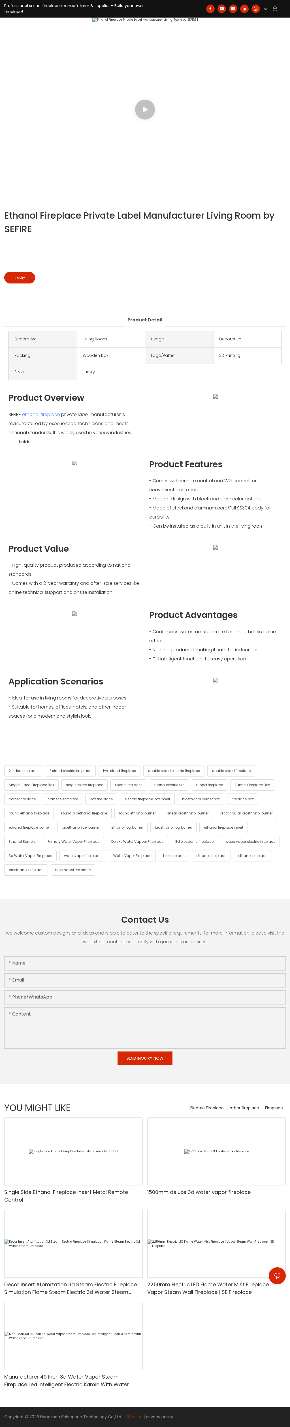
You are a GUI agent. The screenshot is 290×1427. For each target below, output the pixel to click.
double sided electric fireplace (174, 770)
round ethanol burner (137, 813)
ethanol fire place (211, 855)
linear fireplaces (128, 784)
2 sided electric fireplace (70, 770)
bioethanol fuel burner (80, 827)
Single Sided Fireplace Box (31, 784)
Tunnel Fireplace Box (252, 784)
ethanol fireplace (41, 414)
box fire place (101, 799)
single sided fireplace (84, 784)
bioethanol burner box (201, 799)
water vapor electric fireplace (250, 841)
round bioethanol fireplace (84, 813)
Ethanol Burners (22, 841)
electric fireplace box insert (147, 799)
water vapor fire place (82, 855)
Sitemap (133, 1417)
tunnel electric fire (169, 784)
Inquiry (19, 278)
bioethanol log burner (173, 827)
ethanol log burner (127, 827)
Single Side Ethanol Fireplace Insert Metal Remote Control (66, 1196)
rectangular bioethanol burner (246, 813)
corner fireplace (22, 799)
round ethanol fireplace (29, 813)
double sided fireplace (231, 770)
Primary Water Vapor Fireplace (73, 841)
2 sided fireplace (23, 770)
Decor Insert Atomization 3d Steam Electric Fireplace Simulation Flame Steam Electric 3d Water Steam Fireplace (70, 1288)
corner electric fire (63, 799)
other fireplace (244, 1108)
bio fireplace (173, 855)
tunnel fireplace (209, 784)
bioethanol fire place (73, 869)
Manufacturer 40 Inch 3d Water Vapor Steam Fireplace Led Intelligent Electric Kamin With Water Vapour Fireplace (66, 1380)
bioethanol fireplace (26, 869)
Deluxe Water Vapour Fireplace (137, 841)
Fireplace (274, 1108)
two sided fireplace (119, 770)
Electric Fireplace (207, 1108)
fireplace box (243, 799)
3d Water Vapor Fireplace (30, 855)
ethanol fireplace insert (223, 827)
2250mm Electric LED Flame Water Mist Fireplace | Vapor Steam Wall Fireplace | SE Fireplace (209, 1288)
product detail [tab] (145, 320)
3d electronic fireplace (194, 841)
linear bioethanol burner (187, 813)
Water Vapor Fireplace (132, 855)
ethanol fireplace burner (29, 827)
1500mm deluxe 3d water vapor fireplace (199, 1192)
